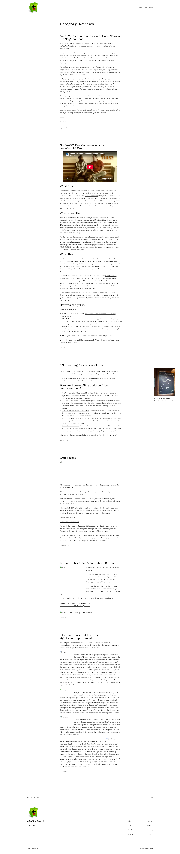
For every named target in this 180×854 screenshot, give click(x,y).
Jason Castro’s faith (69, 540)
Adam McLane (35, 821)
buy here (63, 121)
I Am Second (68, 457)
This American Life (68, 393)
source (62, 117)
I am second (90, 485)
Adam (62, 732)
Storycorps (65, 418)
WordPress (150, 848)
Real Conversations (91, 195)
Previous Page (33, 797)
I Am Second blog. (72, 538)
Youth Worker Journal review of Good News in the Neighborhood (90, 37)
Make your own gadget (84, 677)
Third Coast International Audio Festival (75, 410)
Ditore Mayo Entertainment (69, 521)
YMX (91, 749)
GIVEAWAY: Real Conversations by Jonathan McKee (82, 147)
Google (76, 692)
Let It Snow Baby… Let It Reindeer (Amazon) (75, 606)
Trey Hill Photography (67, 517)
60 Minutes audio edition (70, 426)
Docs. (88, 744)
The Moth (65, 400)
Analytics (82, 692)
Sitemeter (77, 719)
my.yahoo (101, 662)
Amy (67, 598)
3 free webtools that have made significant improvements (80, 636)
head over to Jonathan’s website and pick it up (100, 313)
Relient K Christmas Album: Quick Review (87, 562)
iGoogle (77, 654)
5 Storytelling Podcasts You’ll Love (82, 364)
